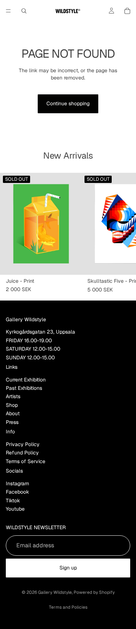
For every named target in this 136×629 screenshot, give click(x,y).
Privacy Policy (23, 444)
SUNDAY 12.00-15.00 (30, 357)
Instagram (17, 483)
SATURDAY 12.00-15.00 (33, 349)
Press (12, 422)
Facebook (17, 492)
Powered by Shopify (94, 592)
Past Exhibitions (24, 388)
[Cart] (127, 11)
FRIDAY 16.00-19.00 (29, 340)
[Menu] (8, 11)
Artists (13, 396)
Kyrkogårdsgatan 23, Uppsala (40, 331)
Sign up (68, 567)
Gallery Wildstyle (55, 592)
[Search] (24, 11)
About (13, 413)
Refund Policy (22, 452)
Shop (12, 405)
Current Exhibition (26, 379)
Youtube (15, 509)
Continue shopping (68, 103)
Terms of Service (25, 461)
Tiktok (13, 500)
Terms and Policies (68, 607)
